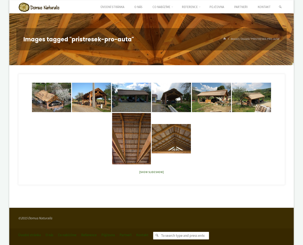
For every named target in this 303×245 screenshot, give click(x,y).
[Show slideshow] (151, 172)
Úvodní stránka (29, 235)
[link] (280, 7)
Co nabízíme (67, 235)
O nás (49, 235)
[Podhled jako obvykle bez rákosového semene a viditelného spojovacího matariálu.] (131, 138)
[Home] (224, 39)
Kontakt (142, 235)
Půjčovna (108, 235)
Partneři (126, 235)
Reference (89, 235)
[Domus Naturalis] (39, 7)
